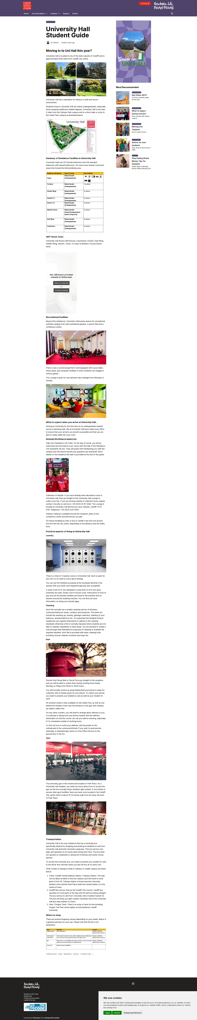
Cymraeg (144, 3)
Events (75, 14)
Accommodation (38, 14)
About (26, 14)
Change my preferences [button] (132, 1013)
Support (66, 14)
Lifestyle (53, 14)
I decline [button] (117, 1013)
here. (77, 601)
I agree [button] (107, 1013)
